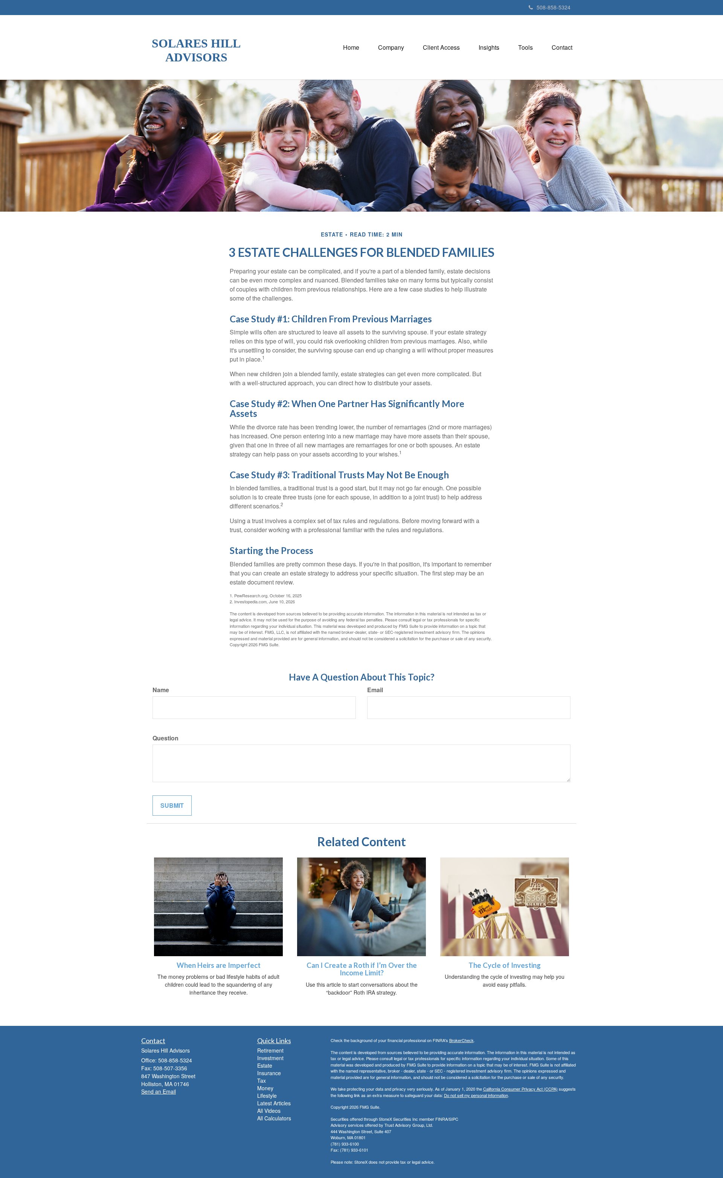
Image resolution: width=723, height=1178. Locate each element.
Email (375, 690)
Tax (261, 1080)
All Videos (269, 1110)
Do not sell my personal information (476, 1095)
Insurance (269, 1073)
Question (165, 738)
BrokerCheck (461, 1040)
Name (161, 690)
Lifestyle (267, 1095)
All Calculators (274, 1118)
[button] (391, 47)
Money (265, 1088)
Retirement (270, 1050)
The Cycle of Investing (504, 965)
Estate (264, 1065)
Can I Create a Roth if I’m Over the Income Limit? (362, 969)
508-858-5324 (553, 7)
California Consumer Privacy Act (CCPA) (520, 1089)
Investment (270, 1058)
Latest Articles (274, 1103)
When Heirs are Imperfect (219, 965)
